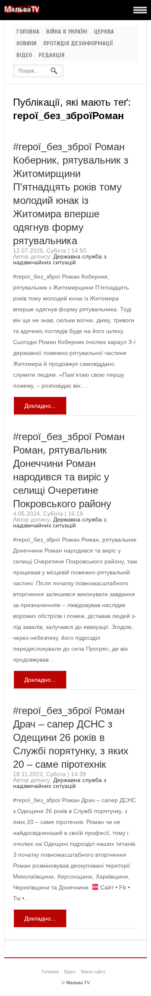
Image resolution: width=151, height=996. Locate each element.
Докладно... (40, 405)
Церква (104, 32)
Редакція (52, 55)
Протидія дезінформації (78, 43)
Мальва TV (78, 982)
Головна (27, 32)
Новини (26, 43)
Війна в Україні (66, 32)
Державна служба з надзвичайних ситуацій (59, 259)
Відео (24, 55)
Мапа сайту (93, 971)
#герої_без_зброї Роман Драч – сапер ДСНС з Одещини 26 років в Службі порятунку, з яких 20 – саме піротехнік (70, 737)
